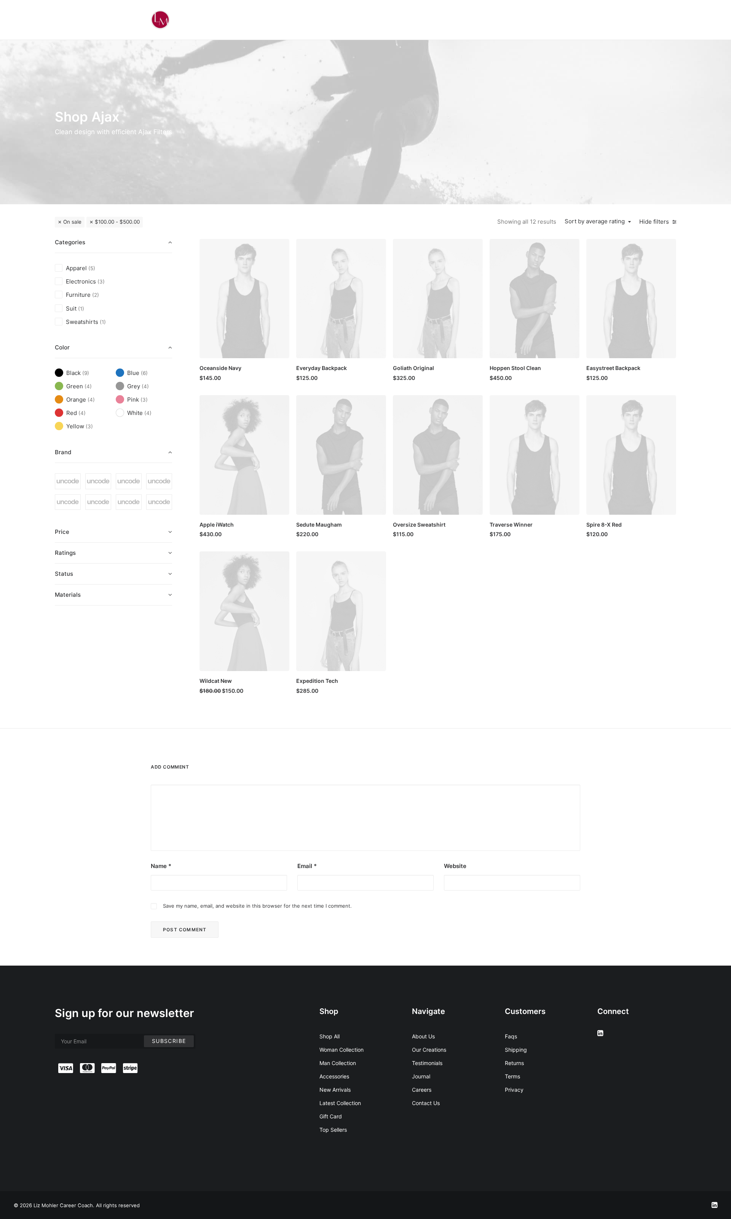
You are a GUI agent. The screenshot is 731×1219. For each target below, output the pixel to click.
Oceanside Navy (220, 368)
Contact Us (426, 1103)
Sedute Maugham (319, 524)
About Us (423, 1036)
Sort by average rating (595, 221)
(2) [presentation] (95, 295)
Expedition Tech (317, 681)
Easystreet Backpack (613, 368)
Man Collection (337, 1063)
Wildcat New (216, 681)
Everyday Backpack (321, 368)
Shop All (329, 1036)
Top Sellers (333, 1129)
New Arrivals (335, 1089)
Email (307, 866)
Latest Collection (340, 1103)
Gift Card (330, 1116)
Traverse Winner (511, 524)
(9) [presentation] (85, 373)
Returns (514, 1063)
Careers (421, 1089)
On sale (72, 222)
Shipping (516, 1049)
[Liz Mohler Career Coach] (160, 19)
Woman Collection (341, 1049)
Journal (421, 1076)
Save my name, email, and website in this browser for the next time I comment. (257, 906)
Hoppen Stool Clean (515, 368)
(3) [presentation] (101, 282)
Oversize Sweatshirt (419, 524)
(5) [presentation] (91, 268)
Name (161, 866)
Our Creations (429, 1049)
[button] (244, 299)
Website (455, 866)
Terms (512, 1076)
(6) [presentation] (144, 373)
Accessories (334, 1076)
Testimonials (427, 1063)
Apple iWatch (217, 524)
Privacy (514, 1089)
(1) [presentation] (81, 309)
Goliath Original (413, 368)
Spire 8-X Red (604, 524)
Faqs (511, 1036)
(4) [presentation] (88, 386)
